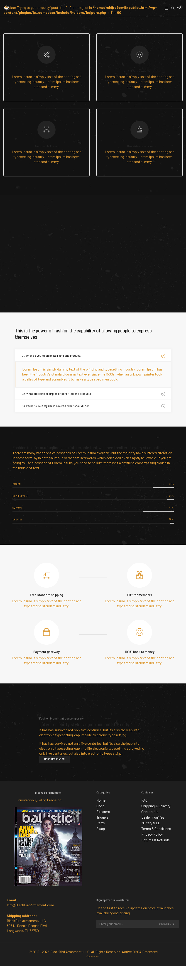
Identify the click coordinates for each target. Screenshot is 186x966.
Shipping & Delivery (155, 806)
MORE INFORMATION (54, 759)
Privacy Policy (152, 834)
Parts (100, 823)
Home (100, 800)
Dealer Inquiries (152, 817)
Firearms (103, 811)
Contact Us (149, 811)
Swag (100, 828)
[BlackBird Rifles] (6, 8)
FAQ (144, 800)
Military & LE (150, 823)
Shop (100, 806)
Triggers (102, 817)
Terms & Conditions (156, 828)
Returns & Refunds (155, 840)
